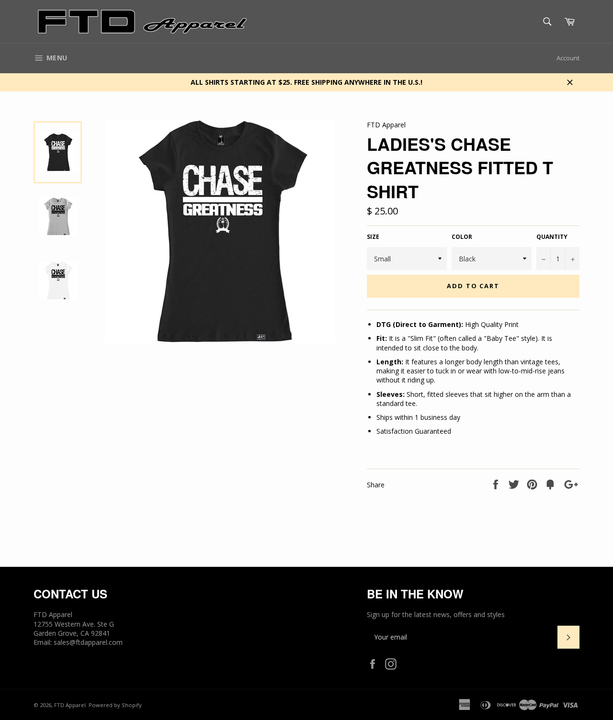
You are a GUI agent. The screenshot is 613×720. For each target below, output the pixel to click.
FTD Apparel (70, 705)
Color (462, 237)
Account (567, 58)
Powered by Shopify (115, 705)
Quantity (552, 237)
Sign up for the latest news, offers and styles (436, 614)
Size (373, 237)
